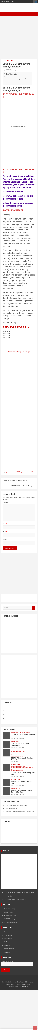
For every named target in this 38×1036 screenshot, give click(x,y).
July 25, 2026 (14, 738)
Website (5, 539)
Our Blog (6, 942)
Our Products (8, 938)
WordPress (24, 986)
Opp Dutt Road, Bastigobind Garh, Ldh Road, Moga (19, 892)
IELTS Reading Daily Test (18, 751)
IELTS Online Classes (10, 915)
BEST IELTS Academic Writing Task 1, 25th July (21, 791)
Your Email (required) (7, 961)
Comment (6, 502)
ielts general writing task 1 (25, 472)
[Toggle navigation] (3, 14)
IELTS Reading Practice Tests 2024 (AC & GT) (23, 753)
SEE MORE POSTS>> (16, 327)
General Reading (8, 912)
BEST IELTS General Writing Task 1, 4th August (17, 79)
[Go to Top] (35, 1028)
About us (6, 932)
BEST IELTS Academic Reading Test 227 (16, 480)
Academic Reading (9, 909)
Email (5, 531)
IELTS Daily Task (8, 61)
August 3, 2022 (7, 70)
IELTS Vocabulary (25, 732)
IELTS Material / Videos (10, 922)
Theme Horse (26, 984)
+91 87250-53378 (21, 899)
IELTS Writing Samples (10, 919)
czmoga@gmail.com (11, 896)
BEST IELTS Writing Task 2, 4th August (22, 486)
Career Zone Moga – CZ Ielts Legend (23, 982)
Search (33, 608)
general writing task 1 (12, 472)
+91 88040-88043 (10, 899)
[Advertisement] (19, 39)
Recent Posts (9, 729)
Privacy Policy (8, 935)
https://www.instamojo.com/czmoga (19, 352)
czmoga (14, 70)
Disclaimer (7, 952)
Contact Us (7, 945)
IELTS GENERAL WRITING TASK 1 (14, 81)
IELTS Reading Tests (17, 756)
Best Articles (15, 732)
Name (5, 524)
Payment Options (9, 949)
